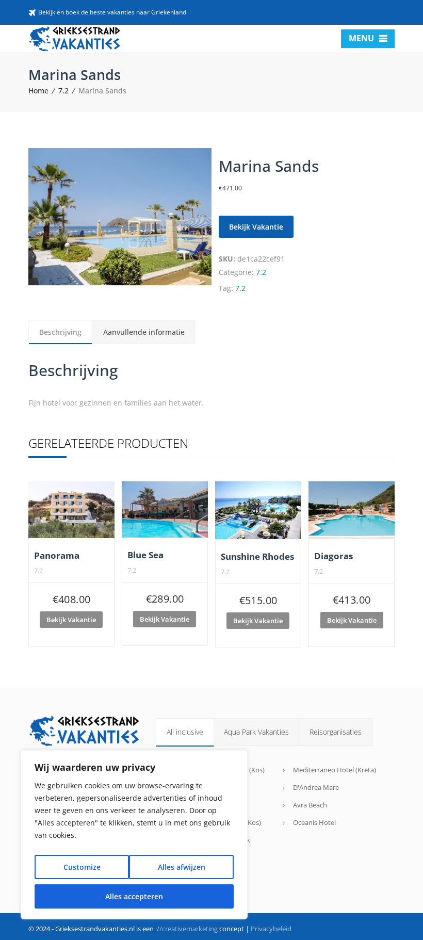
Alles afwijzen (181, 867)
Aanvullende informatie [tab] (144, 332)
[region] (134, 834)
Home (38, 90)
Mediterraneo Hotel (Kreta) (334, 769)
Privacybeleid (271, 928)
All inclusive (185, 732)
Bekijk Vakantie (256, 227)
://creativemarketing (186, 928)
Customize (82, 867)
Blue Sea (145, 555)
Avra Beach (310, 804)
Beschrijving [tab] (60, 332)
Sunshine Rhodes (257, 556)
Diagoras (333, 556)
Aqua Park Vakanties (256, 732)
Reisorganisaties (336, 732)
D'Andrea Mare (316, 787)
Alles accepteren (134, 896)
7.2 (63, 90)
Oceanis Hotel (314, 822)
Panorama (56, 555)
